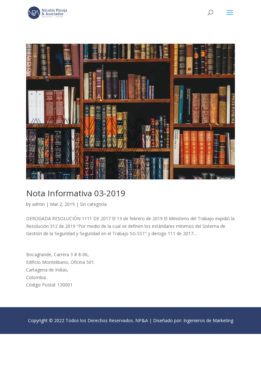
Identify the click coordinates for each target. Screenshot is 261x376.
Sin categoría (93, 204)
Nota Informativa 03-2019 (75, 193)
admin (38, 204)
